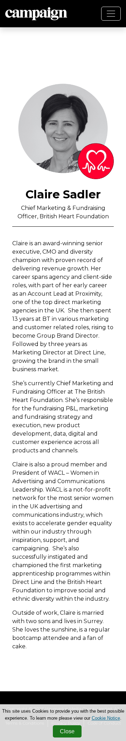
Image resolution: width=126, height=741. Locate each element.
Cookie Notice (106, 718)
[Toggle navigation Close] (111, 14)
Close (67, 731)
